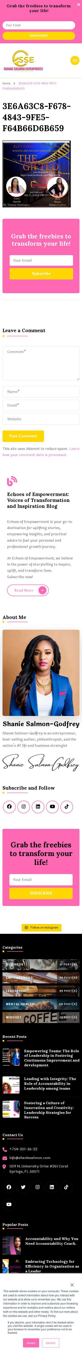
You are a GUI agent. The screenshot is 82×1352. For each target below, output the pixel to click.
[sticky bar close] (78, 4)
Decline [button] (50, 1343)
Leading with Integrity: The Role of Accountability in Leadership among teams (50, 1083)
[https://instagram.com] (23, 807)
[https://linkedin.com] (38, 807)
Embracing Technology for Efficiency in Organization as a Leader (52, 1266)
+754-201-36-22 (23, 1149)
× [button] (72, 1283)
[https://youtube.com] (52, 807)
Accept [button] (31, 1343)
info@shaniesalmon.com (30, 1157)
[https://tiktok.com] (66, 807)
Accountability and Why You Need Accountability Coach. (51, 1241)
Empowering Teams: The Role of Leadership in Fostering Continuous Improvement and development (51, 1058)
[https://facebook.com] (9, 807)
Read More (23, 590)
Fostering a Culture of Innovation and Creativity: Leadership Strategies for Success (49, 1110)
